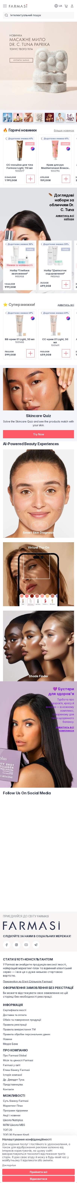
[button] (38, 434)
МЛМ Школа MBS (14, 1124)
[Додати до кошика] (30, 179)
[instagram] (16, 945)
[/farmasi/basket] (66, 6)
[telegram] (36, 945)
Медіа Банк (10, 1043)
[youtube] (26, 945)
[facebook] (6, 945)
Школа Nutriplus (13, 1120)
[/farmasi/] (18, 6)
